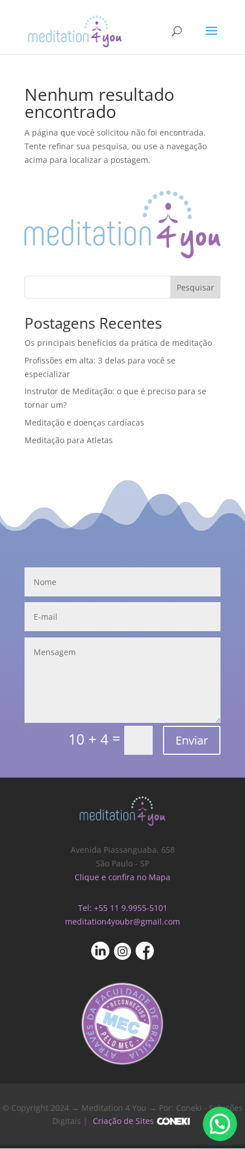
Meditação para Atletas (68, 440)
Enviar (191, 740)
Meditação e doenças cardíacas (84, 422)
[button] (220, 1124)
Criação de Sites (123, 1120)
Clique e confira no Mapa (122, 877)
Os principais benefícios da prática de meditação (118, 342)
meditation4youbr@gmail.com (122, 921)
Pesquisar (195, 287)
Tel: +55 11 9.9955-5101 (123, 907)
